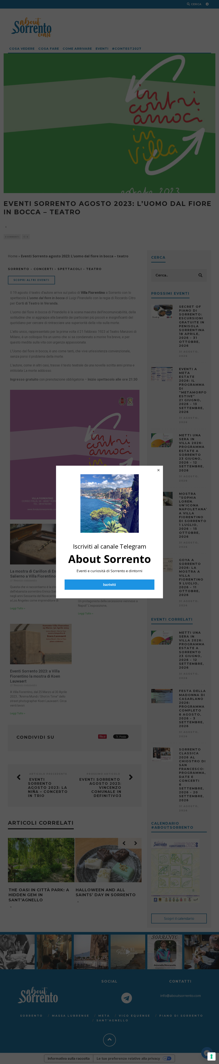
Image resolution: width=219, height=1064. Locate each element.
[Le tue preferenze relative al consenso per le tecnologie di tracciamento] (211, 1056)
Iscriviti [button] (109, 584)
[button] (158, 470)
